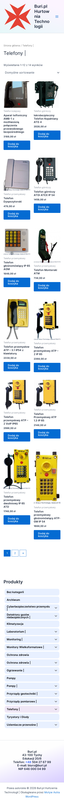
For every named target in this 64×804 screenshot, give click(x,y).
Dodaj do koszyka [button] (13, 145)
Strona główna (12, 45)
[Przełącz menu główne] (56, 16)
